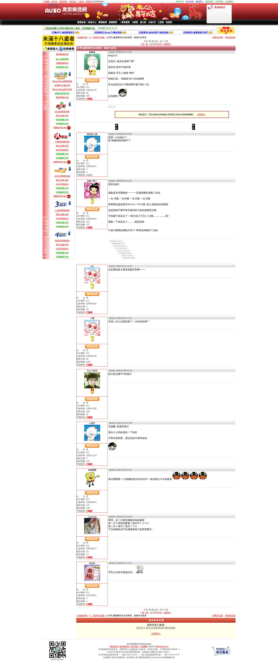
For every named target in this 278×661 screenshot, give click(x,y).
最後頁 (167, 44)
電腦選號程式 (62, 63)
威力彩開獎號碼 (62, 111)
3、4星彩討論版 (97, 37)
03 (157, 44)
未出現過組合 (62, 150)
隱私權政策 (124, 646)
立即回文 (201, 114)
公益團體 (229, 1)
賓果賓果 (63, 1)
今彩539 (72, 1)
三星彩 (81, 1)
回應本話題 (218, 37)
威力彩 (54, 1)
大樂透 (47, 1)
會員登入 (199, 1)
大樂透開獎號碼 (62, 142)
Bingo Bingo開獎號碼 (62, 81)
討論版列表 (82, 37)
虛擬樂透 (113, 22)
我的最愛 (209, 1)
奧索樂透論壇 (62, 54)
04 (160, 44)
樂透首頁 (180, 1)
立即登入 (156, 633)
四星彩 (89, 1)
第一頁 (145, 44)
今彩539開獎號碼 (62, 176)
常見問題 (219, 1)
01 (151, 44)
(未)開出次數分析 (62, 85)
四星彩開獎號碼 (62, 240)
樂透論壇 (102, 22)
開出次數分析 (62, 115)
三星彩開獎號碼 (62, 210)
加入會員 (190, 1)
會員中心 (92, 22)
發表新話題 (230, 37)
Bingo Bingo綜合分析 (62, 89)
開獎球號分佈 (62, 97)
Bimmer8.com (162, 646)
